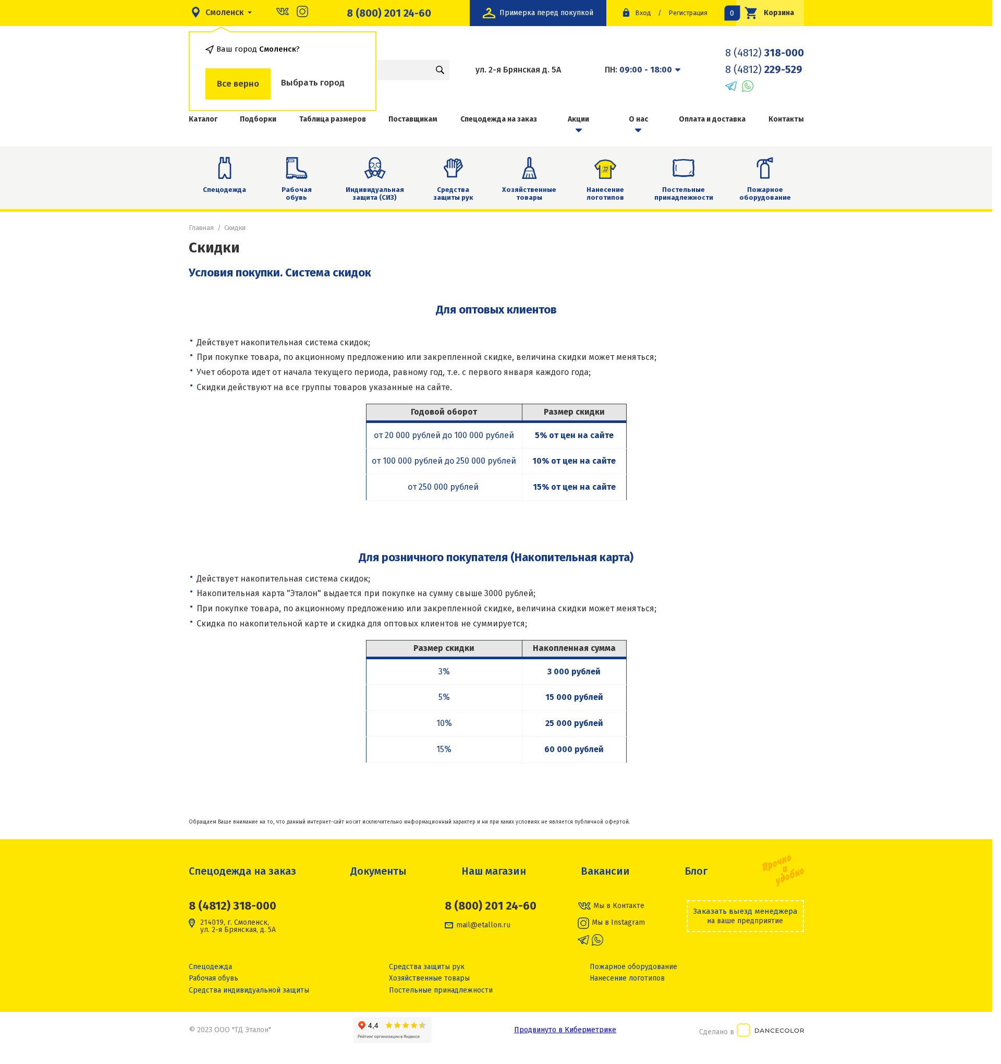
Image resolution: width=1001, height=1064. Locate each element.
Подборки (258, 119)
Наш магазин (493, 871)
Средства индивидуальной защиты (249, 990)
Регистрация (687, 13)
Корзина (765, 12)
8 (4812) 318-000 (232, 906)
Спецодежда (224, 190)
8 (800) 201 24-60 (389, 13)
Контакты (786, 119)
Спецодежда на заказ (498, 119)
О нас (638, 119)
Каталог (203, 119)
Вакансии (605, 871)
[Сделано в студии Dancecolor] (770, 1032)
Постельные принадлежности (683, 194)
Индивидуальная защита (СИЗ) (375, 194)
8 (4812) (764, 52)
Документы (378, 871)
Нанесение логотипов (605, 194)
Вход (643, 13)
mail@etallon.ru (483, 925)
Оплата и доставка (712, 119)
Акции (578, 119)
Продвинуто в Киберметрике (565, 1029)
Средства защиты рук (453, 194)
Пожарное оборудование (765, 194)
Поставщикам (412, 119)
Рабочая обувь (297, 194)
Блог (696, 871)
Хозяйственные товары (529, 194)
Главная (201, 228)
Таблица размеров (332, 119)
